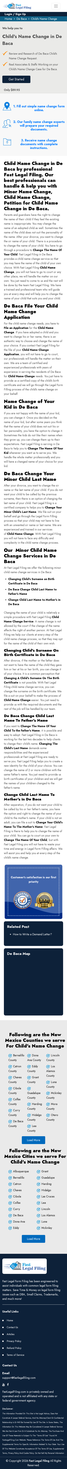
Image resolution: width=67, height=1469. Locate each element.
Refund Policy (14, 1348)
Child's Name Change (44, 19)
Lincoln (45, 1209)
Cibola (17, 1196)
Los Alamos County (50, 1071)
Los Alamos (48, 1215)
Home (8, 19)
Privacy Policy (14, 1341)
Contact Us (12, 1327)
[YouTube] (3, 1385)
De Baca (22, 19)
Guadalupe (48, 1178)
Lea (43, 1203)
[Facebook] (8, 1385)
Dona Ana (19, 1222)
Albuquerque (21, 1171)
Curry (16, 1209)
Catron (17, 1184)
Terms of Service (15, 1355)
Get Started (16, 79)
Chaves (17, 1190)
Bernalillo (18, 1178)
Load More (33, 1140)
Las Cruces (48, 1196)
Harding (46, 1184)
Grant (44, 1171)
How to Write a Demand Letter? (32, 934)
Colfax (17, 1203)
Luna (44, 1222)
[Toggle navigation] (56, 6)
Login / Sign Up (15, 14)
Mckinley (46, 1228)
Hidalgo (46, 1190)
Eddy (16, 1228)
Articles (10, 1334)
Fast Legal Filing (39, 1461)
